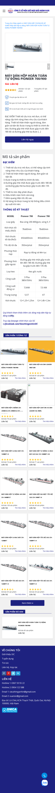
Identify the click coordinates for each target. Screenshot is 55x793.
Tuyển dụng (8, 658)
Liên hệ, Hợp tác (9, 667)
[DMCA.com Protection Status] (9, 709)
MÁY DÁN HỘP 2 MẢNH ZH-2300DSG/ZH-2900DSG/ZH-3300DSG (11, 411)
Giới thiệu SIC (8, 654)
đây (12, 315)
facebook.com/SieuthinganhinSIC (21, 323)
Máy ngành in (18, 23)
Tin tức (5, 663)
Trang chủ (8, 23)
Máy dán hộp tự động (17, 25)
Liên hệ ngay (27, 139)
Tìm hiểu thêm (20, 378)
